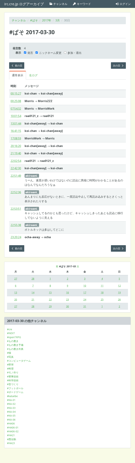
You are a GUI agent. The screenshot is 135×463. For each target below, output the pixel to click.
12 (119, 285)
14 (32, 292)
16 (67, 292)
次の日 (117, 65)
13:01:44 (16, 123)
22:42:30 (16, 168)
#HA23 (11, 443)
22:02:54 (16, 161)
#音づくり (12, 384)
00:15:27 (16, 93)
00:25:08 (16, 101)
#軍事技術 (12, 376)
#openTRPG (14, 337)
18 (102, 292)
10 (84, 285)
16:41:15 (16, 131)
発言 (30, 53)
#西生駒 (11, 439)
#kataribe (12, 396)
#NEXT (11, 333)
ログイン (125, 4)
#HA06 (11, 423)
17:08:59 (16, 138)
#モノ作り (12, 372)
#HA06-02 (12, 431)
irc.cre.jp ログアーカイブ (24, 4)
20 (15, 299)
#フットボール (15, 388)
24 (84, 299)
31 (84, 306)
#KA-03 (11, 408)
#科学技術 (12, 380)
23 (67, 299)
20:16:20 (16, 146)
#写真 (10, 356)
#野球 (10, 364)
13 (15, 292)
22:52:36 (16, 192)
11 (102, 285)
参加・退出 (75, 53)
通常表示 (17, 75)
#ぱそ (34, 20)
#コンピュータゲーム (19, 360)
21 (32, 299)
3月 (57, 20)
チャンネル (60, 4)
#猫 (9, 352)
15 (50, 292)
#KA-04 (11, 411)
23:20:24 (16, 237)
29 (50, 306)
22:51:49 (16, 176)
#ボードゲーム (15, 392)
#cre (9, 329)
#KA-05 (11, 415)
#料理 (10, 368)
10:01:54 (16, 116)
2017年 (46, 20)
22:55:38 (16, 225)
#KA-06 (11, 419)
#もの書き (12, 341)
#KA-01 (11, 400)
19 (119, 292)
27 (15, 278)
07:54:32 (16, 108)
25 (102, 299)
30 (67, 306)
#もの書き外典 (15, 349)
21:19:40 (16, 153)
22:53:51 (16, 209)
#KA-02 (11, 403)
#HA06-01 (12, 427)
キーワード (83, 4)
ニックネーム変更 (50, 53)
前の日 (18, 65)
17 (84, 292)
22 (50, 299)
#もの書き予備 (15, 345)
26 (119, 299)
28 (32, 278)
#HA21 (11, 435)
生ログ (33, 75)
